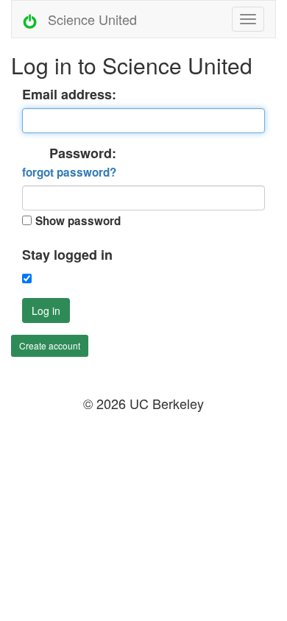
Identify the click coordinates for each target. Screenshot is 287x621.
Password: (69, 162)
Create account (49, 345)
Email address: (69, 94)
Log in (46, 310)
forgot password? (69, 172)
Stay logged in (67, 255)
